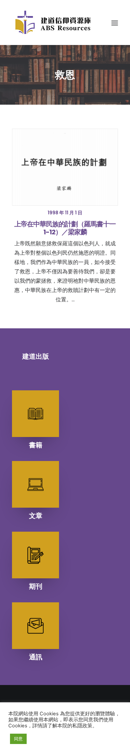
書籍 (35, 445)
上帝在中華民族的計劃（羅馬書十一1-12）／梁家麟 (65, 228)
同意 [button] (18, 738)
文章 (35, 516)
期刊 (35, 586)
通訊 (35, 657)
